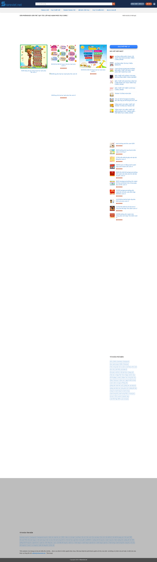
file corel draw (95, 537)
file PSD (118, 369)
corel (123, 367)
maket (119, 377)
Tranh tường (112, 542)
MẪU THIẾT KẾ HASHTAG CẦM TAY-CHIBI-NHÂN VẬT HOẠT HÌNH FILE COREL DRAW (126, 82)
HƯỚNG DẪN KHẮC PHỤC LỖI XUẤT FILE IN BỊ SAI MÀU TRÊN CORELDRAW (124, 58)
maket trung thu (109, 540)
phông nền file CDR (129, 540)
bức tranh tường (114, 364)
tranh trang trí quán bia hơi (89, 542)
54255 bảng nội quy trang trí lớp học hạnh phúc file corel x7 (33, 71)
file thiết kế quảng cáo (118, 537)
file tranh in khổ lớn (114, 372)
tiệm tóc (71, 542)
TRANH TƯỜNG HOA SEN (123, 93)
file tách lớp (124, 372)
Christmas (125, 364)
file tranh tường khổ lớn (59, 540)
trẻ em (111, 396)
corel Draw (128, 367)
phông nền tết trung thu (25, 542)
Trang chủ (45, 10)
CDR (121, 364)
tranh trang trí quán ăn (102, 542)
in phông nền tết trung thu (98, 540)
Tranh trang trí (77, 542)
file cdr (83, 537)
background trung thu (43, 537)
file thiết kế (55, 10)
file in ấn (112, 369)
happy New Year (120, 375)
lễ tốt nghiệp (113, 377)
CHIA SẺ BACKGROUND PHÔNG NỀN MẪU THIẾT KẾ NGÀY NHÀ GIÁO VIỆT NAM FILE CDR (125, 70)
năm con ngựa (117, 383)
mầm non (122, 380)
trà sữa (132, 542)
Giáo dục (112, 375)
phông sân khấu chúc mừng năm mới (119, 388)
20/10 (114, 361)
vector (119, 396)
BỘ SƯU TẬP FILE (83, 10)
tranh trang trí (119, 391)
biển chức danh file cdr (54, 537)
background (126, 361)
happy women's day (130, 375)
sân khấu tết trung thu (62, 542)
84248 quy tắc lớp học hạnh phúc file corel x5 (63, 95)
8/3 (111, 361)
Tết (115, 396)
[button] (137, 4)
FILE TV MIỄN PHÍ (98, 10)
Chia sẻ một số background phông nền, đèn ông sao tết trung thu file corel (126, 99)
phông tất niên (133, 388)
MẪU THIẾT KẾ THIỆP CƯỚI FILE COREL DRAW (125, 88)
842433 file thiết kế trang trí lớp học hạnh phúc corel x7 (63, 64)
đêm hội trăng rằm (43, 545)
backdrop (120, 361)
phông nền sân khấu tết (129, 385)
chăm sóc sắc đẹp (69, 537)
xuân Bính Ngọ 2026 (115, 399)
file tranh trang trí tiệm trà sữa (45, 540)
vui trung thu (35, 545)
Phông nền (124, 383)
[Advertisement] (78, 29)
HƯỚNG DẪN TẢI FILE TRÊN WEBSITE (124, 64)
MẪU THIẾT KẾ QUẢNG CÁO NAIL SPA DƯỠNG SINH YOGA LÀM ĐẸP (125, 76)
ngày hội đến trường (130, 380)
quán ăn (42, 542)
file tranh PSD (23, 540)
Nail (116, 540)
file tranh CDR (128, 537)
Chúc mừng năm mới (115, 367)
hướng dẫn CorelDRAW (85, 540)
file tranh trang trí (32, 540)
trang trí (112, 391)
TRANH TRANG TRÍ (69, 10)
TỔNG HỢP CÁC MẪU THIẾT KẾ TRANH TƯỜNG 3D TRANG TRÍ (125, 105)
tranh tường (126, 391)
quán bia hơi (36, 542)
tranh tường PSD (123, 393)
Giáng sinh (130, 372)
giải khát (76, 540)
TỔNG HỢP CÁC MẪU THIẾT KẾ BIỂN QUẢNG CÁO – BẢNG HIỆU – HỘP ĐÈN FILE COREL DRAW (125, 111)
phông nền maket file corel (116, 385)
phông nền (120, 540)
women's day (125, 396)
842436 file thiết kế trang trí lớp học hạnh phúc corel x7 (93, 70)
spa (55, 542)
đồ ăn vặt (51, 545)
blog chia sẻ (111, 10)
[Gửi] (113, 4)
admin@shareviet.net (38, 553)
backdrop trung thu (24, 537)
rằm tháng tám (48, 542)
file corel (134, 367)
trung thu (127, 542)
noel (111, 383)
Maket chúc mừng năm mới (128, 377)
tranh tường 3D (114, 393)
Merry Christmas (114, 380)
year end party (125, 399)
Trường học (132, 393)
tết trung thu (23, 545)
